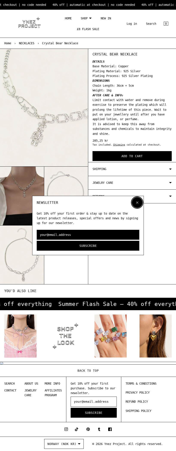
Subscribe (88, 245)
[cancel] (137, 202)
